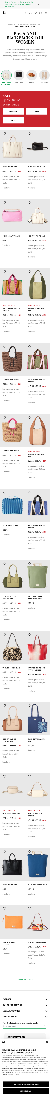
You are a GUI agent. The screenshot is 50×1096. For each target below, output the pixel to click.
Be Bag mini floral (37, 942)
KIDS (13, 120)
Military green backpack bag (35, 598)
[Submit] (44, 1026)
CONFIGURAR (25, 1091)
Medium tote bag (36, 236)
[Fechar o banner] (47, 1042)
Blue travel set (10, 525)
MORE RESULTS (25, 979)
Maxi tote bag (10, 167)
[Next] (38, 4)
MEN (37, 111)
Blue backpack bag (37, 885)
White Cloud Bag (11, 814)
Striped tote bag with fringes (36, 669)
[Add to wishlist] (4, 133)
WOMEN (13, 111)
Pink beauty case (11, 236)
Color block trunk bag (9, 598)
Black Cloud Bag (36, 167)
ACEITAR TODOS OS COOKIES (26, 1084)
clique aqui (18, 1074)
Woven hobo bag (11, 668)
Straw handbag (11, 380)
